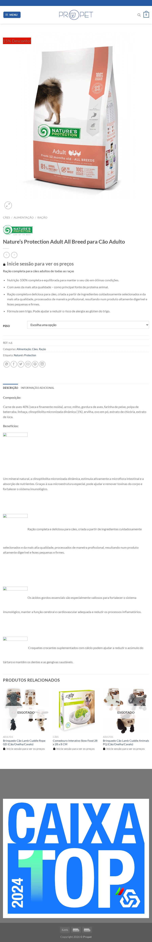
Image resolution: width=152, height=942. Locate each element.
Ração (42, 217)
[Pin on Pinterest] (35, 364)
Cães (6, 217)
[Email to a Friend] (28, 364)
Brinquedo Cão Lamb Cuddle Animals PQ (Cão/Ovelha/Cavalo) (126, 742)
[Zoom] (8, 205)
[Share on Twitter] (21, 364)
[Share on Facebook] (13, 364)
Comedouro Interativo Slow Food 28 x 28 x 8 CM (75, 742)
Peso (6, 326)
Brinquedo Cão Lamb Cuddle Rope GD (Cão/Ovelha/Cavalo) (24, 742)
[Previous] (5, 762)
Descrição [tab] (10, 387)
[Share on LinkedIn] (42, 364)
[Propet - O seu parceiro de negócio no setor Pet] (76, 15)
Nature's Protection (25, 355)
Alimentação (24, 217)
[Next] (18, 203)
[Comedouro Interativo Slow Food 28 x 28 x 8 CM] (76, 710)
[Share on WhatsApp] (6, 364)
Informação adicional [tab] (37, 387)
